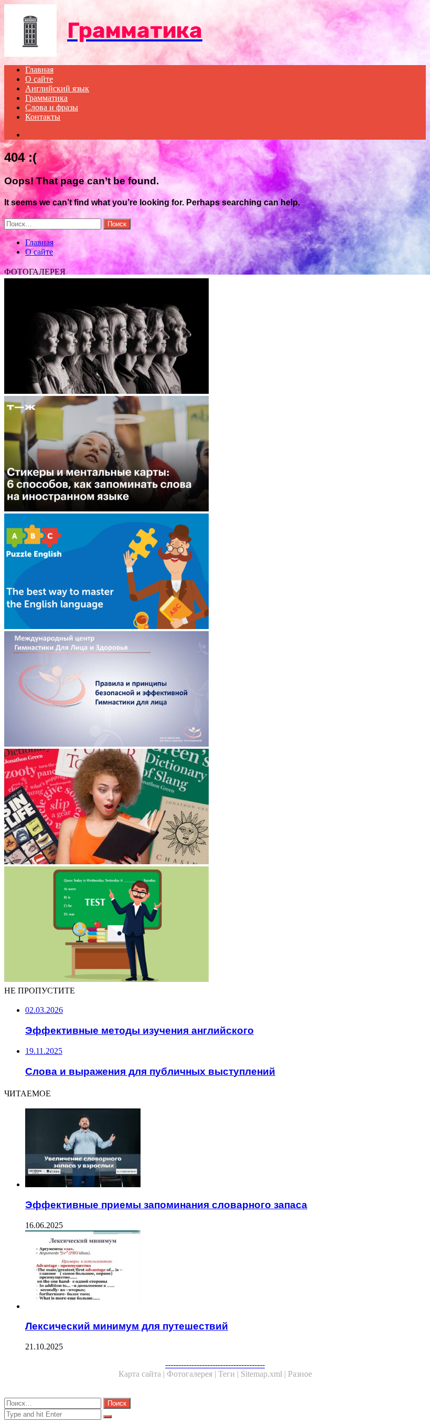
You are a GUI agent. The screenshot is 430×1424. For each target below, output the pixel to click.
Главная (39, 69)
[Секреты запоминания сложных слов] (215, 455)
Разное (300, 1373)
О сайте (39, 79)
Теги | (229, 1373)
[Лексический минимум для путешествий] (225, 1270)
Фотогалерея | (192, 1373)
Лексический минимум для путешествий (126, 1326)
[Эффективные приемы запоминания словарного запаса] (225, 1148)
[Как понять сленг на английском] (215, 807)
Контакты (42, 116)
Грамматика (46, 97)
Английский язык (57, 88)
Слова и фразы (51, 107)
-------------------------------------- (215, 1364)
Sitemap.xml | (264, 1373)
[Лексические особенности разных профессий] (215, 337)
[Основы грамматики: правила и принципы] (215, 690)
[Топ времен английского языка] (215, 572)
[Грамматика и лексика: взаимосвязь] (215, 925)
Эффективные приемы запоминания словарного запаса (166, 1204)
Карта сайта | (143, 1373)
